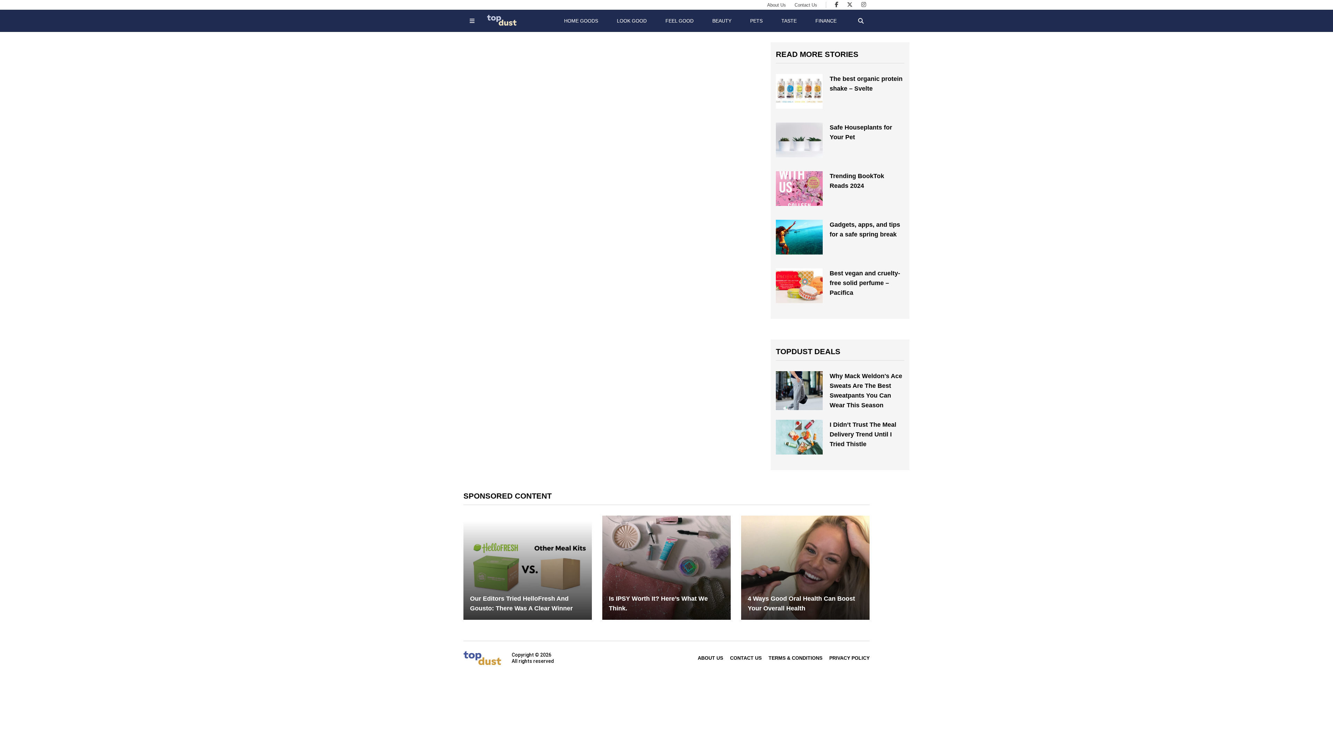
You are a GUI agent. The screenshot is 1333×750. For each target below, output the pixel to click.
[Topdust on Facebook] (836, 5)
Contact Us (806, 5)
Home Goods (581, 21)
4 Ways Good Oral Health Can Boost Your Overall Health (801, 603)
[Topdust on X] (850, 5)
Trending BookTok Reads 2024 (857, 181)
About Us (776, 5)
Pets (756, 21)
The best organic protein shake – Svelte (866, 83)
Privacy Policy (849, 658)
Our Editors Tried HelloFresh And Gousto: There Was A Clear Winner (521, 603)
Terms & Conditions (795, 658)
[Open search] (861, 21)
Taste (789, 21)
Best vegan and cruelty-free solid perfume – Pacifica (865, 283)
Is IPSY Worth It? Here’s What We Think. (658, 603)
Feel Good (679, 21)
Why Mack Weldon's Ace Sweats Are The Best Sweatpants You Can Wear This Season (866, 391)
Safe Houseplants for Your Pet (861, 132)
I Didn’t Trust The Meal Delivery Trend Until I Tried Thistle (863, 434)
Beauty (721, 21)
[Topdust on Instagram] (863, 5)
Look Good (632, 21)
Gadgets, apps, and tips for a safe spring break (865, 229)
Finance (826, 21)
